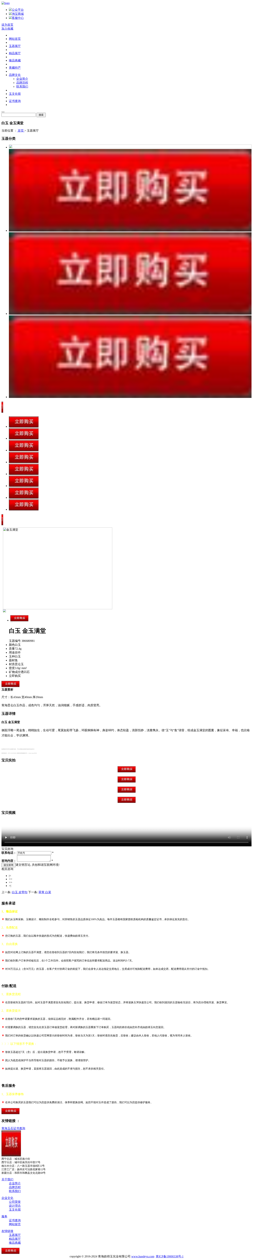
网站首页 (15, 38)
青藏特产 (15, 67)
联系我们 (22, 86)
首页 (20, 130)
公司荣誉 (15, 1201)
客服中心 (18, 17)
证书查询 (15, 101)
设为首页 (7, 24)
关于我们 (7, 1179)
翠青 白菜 (45, 892)
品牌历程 (22, 82)
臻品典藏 (15, 60)
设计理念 (15, 1205)
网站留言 (15, 1224)
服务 (4, 1216)
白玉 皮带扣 (19, 892)
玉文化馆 (15, 93)
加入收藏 (7, 28)
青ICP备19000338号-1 (170, 1256)
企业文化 (7, 1197)
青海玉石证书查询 (13, 1128)
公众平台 (18, 9)
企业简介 (22, 78)
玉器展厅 (15, 46)
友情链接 (7, 1231)
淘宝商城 (18, 13)
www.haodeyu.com (142, 1256)
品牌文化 (15, 74)
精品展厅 (15, 53)
